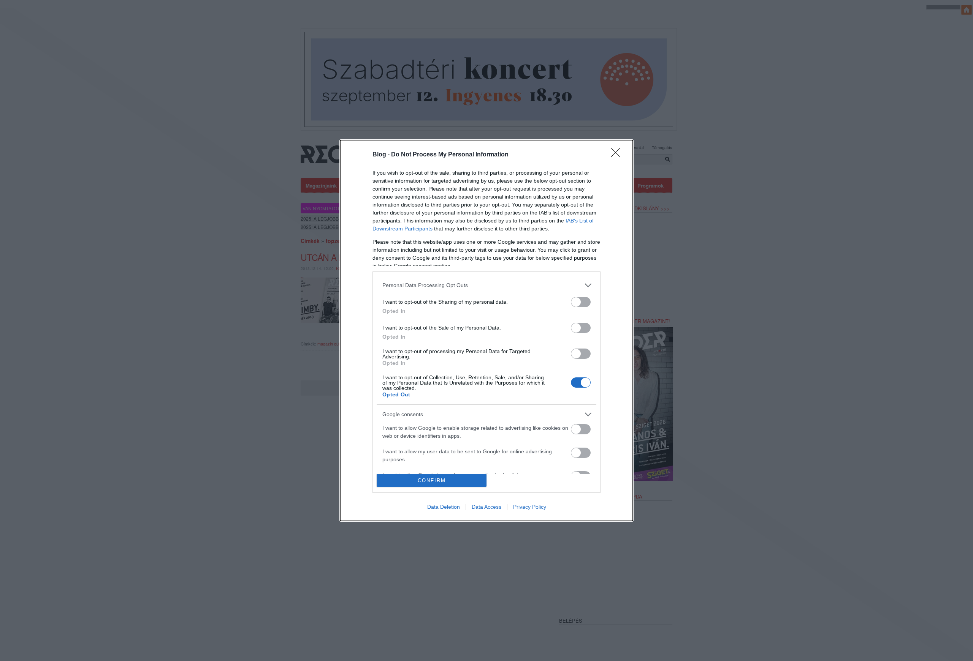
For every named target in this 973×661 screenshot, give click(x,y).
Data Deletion (443, 507)
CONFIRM (432, 480)
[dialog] (486, 330)
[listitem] (486, 285)
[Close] (618, 155)
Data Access (486, 507)
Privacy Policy (529, 507)
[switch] (581, 302)
